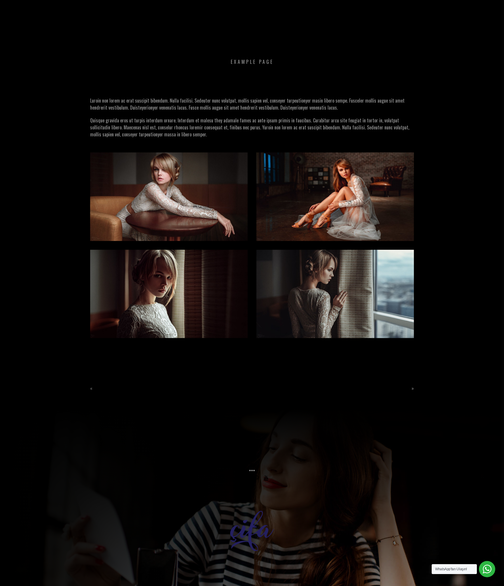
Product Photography (382, 388)
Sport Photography (119, 388)
